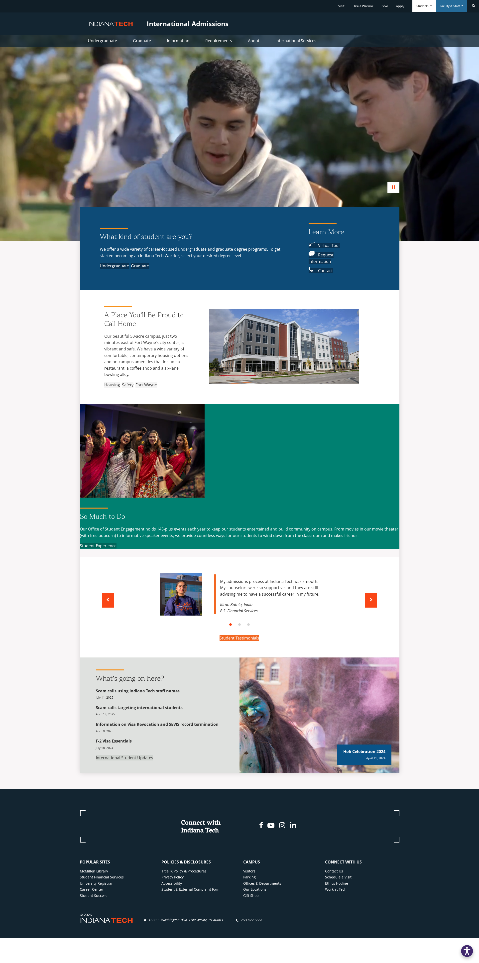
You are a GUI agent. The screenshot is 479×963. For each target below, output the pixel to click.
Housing (112, 385)
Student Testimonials (239, 638)
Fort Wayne (146, 385)
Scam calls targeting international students (139, 707)
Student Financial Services (102, 877)
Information (178, 40)
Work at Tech (336, 889)
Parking (249, 877)
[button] (230, 624)
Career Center (91, 889)
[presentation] (108, 600)
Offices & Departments (262, 883)
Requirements (218, 40)
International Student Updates (124, 757)
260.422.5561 (252, 920)
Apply (400, 6)
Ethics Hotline (336, 883)
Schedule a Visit (338, 877)
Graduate (142, 40)
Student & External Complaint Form (191, 889)
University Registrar (96, 883)
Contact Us (334, 871)
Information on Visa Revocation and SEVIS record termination (157, 724)
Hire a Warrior (363, 6)
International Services (295, 40)
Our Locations (254, 889)
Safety (127, 385)
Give (384, 6)
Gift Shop (251, 895)
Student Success (93, 895)
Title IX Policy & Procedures (184, 871)
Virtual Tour (328, 245)
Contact (325, 270)
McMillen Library (94, 871)
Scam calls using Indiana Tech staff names (138, 691)
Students (422, 6)
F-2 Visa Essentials (114, 741)
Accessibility (171, 883)
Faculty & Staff (450, 6)
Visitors (249, 871)
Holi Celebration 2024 (364, 751)
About (253, 40)
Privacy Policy (172, 877)
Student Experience (98, 545)
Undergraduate (102, 40)
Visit (341, 6)
